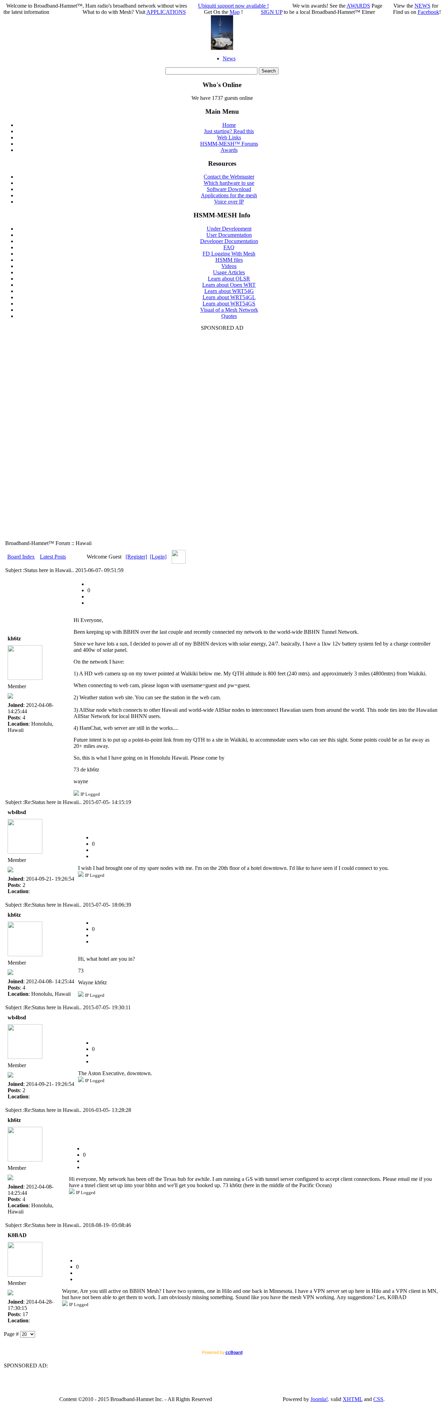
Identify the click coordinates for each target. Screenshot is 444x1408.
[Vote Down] (89, 596)
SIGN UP (271, 12)
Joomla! (319, 1399)
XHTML (352, 1399)
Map (235, 12)
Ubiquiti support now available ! (233, 6)
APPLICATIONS (166, 12)
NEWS (422, 6)
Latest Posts (53, 557)
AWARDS (358, 6)
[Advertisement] (222, 435)
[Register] (136, 557)
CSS (378, 1399)
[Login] (158, 557)
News (229, 58)
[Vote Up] (89, 603)
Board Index (21, 557)
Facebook (428, 12)
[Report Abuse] (89, 584)
